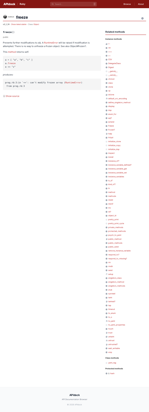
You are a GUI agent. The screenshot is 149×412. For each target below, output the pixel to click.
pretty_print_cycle (116, 223)
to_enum (112, 313)
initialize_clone (114, 141)
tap (109, 305)
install (110, 157)
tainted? (111, 301)
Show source (12, 96)
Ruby (22, 3)
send (110, 270)
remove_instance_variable (119, 251)
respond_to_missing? (117, 259)
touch (110, 329)
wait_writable (114, 348)
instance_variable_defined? (119, 165)
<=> (109, 48)
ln (109, 188)
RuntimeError (51, 42)
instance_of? (113, 161)
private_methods (115, 227)
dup (110, 110)
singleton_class (115, 278)
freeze (12, 63)
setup (110, 274)
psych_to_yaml (114, 235)
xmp (110, 352)
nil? (109, 212)
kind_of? (112, 184)
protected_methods (117, 231)
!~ (109, 44)
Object (36, 24)
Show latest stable (19, 24)
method (12, 51)
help (110, 134)
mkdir (110, 200)
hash (112, 373)
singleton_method (116, 282)
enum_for (112, 114)
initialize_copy (114, 145)
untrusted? (113, 344)
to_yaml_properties (116, 325)
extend (111, 122)
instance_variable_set (117, 173)
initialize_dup (113, 149)
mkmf (110, 204)
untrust (111, 340)
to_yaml (111, 321)
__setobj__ (112, 75)
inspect (111, 153)
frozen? (111, 130)
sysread (111, 294)
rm (109, 262)
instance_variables (116, 177)
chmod (111, 79)
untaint (111, 337)
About (141, 4)
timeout (111, 309)
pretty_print (113, 219)
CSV (110, 59)
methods (112, 196)
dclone (111, 95)
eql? (110, 118)
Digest (111, 67)
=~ (109, 56)
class (110, 83)
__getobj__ (113, 71)
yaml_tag (112, 363)
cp (109, 91)
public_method (114, 239)
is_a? (110, 180)
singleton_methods (116, 286)
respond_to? (113, 255)
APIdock (9, 4)
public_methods (115, 243)
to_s (110, 317)
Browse (127, 4)
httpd (110, 137)
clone (110, 87)
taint (110, 297)
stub (110, 290)
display (111, 106)
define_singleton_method (119, 102)
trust (110, 333)
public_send (113, 247)
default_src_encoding (117, 98)
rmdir (110, 266)
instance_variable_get (117, 169)
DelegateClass (114, 63)
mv (109, 208)
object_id (112, 215)
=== (110, 52)
